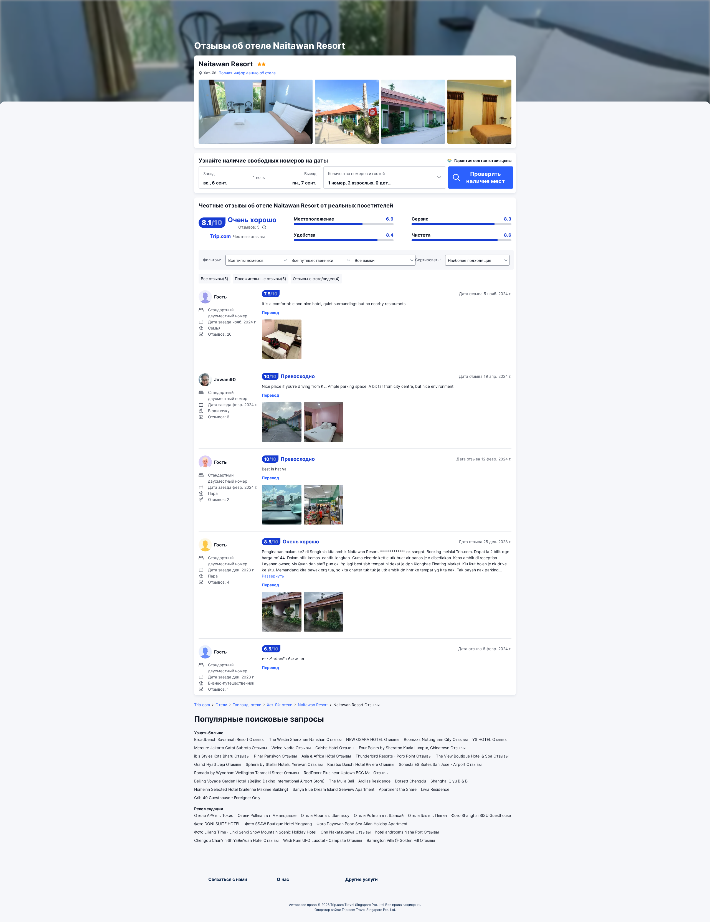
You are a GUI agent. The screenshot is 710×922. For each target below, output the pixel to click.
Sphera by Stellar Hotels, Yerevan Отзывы (284, 764)
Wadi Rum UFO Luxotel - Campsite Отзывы (322, 840)
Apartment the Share (398, 789)
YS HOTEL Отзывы (490, 739)
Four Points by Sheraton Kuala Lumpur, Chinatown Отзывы (412, 747)
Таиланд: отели (247, 704)
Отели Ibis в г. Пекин (427, 815)
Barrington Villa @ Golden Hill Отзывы (401, 840)
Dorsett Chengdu (410, 781)
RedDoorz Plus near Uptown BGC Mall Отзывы (346, 772)
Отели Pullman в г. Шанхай (379, 815)
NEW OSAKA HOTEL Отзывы (372, 739)
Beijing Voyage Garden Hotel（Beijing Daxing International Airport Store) (259, 781)
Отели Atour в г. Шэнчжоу (325, 815)
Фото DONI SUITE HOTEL (217, 823)
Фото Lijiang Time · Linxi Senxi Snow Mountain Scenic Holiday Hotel (255, 832)
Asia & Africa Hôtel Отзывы (326, 756)
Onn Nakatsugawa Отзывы (346, 832)
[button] (569, 9)
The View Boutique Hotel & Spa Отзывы (472, 756)
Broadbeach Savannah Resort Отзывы (229, 739)
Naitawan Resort (313, 704)
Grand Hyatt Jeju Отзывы (217, 764)
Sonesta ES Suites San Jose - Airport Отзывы (440, 764)
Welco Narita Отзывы (291, 747)
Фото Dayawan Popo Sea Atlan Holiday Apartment (361, 823)
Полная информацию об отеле (247, 72)
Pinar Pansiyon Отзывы (275, 756)
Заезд (209, 173)
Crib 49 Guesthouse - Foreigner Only (227, 797)
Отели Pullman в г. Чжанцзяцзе (267, 815)
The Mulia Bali (341, 781)
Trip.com (202, 704)
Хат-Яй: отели (279, 704)
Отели (221, 704)
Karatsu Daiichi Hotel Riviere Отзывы (360, 764)
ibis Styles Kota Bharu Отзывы (222, 756)
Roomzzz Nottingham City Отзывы (436, 739)
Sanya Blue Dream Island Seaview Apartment (333, 789)
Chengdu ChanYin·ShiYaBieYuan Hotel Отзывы (236, 840)
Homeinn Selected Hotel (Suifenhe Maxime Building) (241, 789)
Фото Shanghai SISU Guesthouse (481, 815)
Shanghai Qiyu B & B (449, 781)
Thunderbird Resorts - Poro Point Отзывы (394, 756)
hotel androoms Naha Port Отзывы (407, 832)
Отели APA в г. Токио (213, 815)
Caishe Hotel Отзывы (334, 747)
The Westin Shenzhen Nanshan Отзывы (305, 739)
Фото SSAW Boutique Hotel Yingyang (278, 823)
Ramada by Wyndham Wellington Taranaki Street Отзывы (246, 772)
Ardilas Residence (374, 781)
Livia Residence (435, 789)
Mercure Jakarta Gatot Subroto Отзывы (230, 747)
